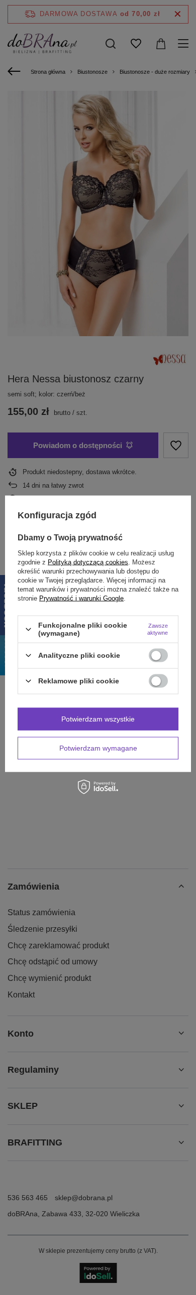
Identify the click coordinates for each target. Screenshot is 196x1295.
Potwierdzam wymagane (98, 748)
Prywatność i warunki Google (81, 598)
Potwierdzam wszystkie (98, 719)
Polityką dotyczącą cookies (88, 562)
